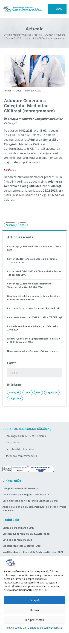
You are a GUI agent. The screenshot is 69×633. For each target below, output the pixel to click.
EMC (38, 392)
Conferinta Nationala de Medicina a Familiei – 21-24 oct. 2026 (33, 260)
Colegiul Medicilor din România (20, 488)
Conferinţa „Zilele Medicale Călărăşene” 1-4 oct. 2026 (34, 248)
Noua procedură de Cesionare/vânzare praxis (33, 351)
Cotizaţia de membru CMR (17, 539)
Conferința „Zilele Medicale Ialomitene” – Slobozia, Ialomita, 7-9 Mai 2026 (30, 285)
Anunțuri (8, 90)
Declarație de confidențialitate (45, 627)
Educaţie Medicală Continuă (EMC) (21, 545)
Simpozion (15, 398)
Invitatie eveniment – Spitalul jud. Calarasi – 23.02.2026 (32, 328)
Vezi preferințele (34, 620)
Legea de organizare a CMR (18, 527)
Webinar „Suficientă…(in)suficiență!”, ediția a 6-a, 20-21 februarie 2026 (34, 340)
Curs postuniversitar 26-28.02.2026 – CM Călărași (34, 317)
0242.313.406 (13, 442)
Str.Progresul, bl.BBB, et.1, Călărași (26, 436)
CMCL (22, 225)
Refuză (34, 610)
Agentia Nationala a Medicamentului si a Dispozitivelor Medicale (34, 508)
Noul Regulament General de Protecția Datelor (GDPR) (33, 552)
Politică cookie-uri (15, 627)
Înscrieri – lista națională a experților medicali (33, 308)
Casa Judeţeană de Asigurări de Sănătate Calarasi (30, 500)
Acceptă (34, 600)
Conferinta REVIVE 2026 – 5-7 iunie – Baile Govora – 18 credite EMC (34, 273)
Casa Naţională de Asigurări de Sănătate (25, 494)
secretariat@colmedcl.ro (20, 449)
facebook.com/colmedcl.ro (21, 456)
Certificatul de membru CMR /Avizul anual (26, 533)
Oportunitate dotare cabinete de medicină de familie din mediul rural (33, 298)
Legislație (52, 392)
